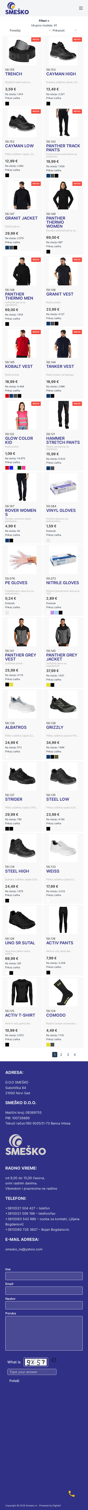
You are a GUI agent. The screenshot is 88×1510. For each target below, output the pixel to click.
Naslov (10, 1299)
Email (9, 1284)
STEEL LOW (57, 799)
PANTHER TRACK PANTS (63, 147)
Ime (8, 1269)
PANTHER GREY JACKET (61, 657)
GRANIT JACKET (21, 218)
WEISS (52, 871)
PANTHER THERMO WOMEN (55, 222)
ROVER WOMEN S (20, 512)
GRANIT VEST (59, 294)
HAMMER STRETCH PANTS (63, 440)
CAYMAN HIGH (61, 73)
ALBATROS (16, 727)
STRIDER (13, 799)
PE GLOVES (16, 582)
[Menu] (81, 8)
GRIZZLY (54, 727)
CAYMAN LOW (19, 145)
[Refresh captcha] (53, 1360)
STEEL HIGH (17, 871)
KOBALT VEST (19, 366)
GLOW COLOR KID (19, 440)
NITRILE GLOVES (62, 582)
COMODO (56, 1015)
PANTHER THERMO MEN (19, 296)
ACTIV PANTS (59, 942)
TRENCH (13, 73)
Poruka (10, 1313)
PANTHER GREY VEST (20, 657)
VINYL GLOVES (61, 510)
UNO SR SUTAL (20, 942)
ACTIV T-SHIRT (20, 1015)
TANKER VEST (60, 366)
